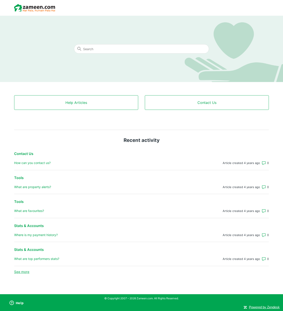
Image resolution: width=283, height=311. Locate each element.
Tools (19, 178)
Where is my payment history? (36, 235)
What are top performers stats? (36, 259)
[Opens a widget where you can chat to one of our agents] (16, 303)
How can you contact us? (32, 163)
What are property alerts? (32, 187)
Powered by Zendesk (264, 307)
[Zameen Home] (34, 8)
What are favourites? (29, 211)
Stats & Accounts (29, 225)
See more (21, 272)
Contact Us (23, 153)
